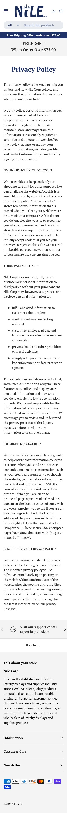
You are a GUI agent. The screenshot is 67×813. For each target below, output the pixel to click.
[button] (61, 11)
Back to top (33, 645)
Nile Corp (17, 804)
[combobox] (33, 25)
